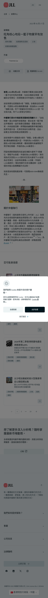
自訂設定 (24, 316)
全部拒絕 (13, 309)
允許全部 (35, 309)
